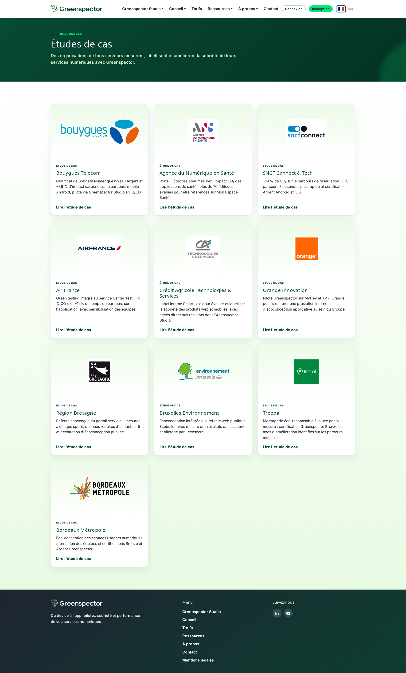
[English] (350, 9)
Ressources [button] (219, 8)
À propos (190, 644)
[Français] (340, 9)
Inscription (321, 9)
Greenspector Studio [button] (141, 8)
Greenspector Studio (201, 611)
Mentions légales (198, 660)
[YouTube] (288, 613)
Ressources (193, 636)
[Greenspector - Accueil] (76, 9)
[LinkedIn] (277, 613)
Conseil (189, 619)
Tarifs (196, 8)
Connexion (294, 9)
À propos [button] (246, 8)
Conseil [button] (176, 8)
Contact (271, 8)
